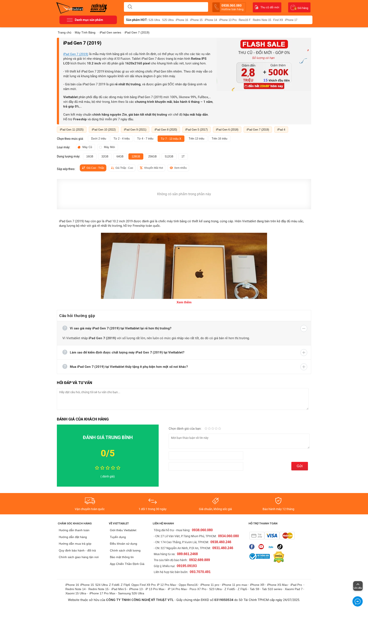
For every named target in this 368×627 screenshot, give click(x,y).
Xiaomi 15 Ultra (75, 593)
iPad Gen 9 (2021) (135, 129)
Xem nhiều (180, 167)
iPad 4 (281, 129)
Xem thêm (184, 302)
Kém (205, 429)
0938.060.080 (232, 7)
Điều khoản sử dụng (123, 543)
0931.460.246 (222, 548)
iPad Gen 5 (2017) (196, 129)
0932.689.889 (199, 560)
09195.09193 (187, 566)
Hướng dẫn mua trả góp (75, 543)
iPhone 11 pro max (234, 584)
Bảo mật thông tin (122, 557)
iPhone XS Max (277, 584)
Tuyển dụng (118, 537)
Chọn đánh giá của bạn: (185, 429)
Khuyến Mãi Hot (153, 167)
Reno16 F (245, 20)
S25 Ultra (168, 20)
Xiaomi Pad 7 (294, 589)
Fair (209, 429)
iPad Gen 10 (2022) (104, 129)
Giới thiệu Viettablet (123, 530)
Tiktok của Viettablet (281, 546)
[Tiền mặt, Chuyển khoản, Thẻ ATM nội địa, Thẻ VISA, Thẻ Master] (272, 535)
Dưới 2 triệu (98, 138)
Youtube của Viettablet (262, 546)
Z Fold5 (229, 589)
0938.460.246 (220, 542)
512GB (169, 156)
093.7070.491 (200, 572)
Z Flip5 (242, 589)
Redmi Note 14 (75, 589)
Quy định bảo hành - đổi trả (77, 550)
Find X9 (278, 20)
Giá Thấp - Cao (124, 167)
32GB (104, 156)
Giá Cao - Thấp (95, 167)
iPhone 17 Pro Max (102, 593)
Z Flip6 (125, 584)
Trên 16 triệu (219, 138)
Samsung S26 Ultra (131, 593)
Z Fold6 (114, 584)
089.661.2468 (187, 554)
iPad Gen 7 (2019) (75, 54)
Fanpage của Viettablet (253, 546)
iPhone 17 (291, 20)
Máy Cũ (87, 147)
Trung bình (212, 429)
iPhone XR (257, 584)
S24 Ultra (101, 584)
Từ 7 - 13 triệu (171, 138)
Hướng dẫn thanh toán (74, 530)
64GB (120, 156)
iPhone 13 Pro (228, 20)
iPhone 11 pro (209, 584)
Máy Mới (109, 147)
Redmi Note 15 (262, 20)
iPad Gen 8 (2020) (166, 129)
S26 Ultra (154, 20)
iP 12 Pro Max (166, 584)
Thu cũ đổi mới (269, 7)
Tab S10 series (272, 589)
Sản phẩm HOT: (137, 20)
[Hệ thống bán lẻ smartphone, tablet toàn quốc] (71, 7)
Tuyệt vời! (219, 429)
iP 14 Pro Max (177, 589)
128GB (136, 156)
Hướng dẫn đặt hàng (73, 537)
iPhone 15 (196, 20)
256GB (152, 156)
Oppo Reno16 (188, 584)
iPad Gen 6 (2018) (227, 129)
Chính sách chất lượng (125, 550)
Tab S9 (254, 589)
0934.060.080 (228, 536)
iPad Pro (296, 584)
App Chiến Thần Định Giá (127, 564)
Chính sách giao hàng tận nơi (79, 557)
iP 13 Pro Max (154, 589)
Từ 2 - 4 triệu (122, 138)
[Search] (130, 7)
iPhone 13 (136, 589)
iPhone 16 (182, 20)
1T (183, 156)
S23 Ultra (215, 589)
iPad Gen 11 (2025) (71, 129)
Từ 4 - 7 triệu (145, 138)
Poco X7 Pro (198, 589)
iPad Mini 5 (118, 589)
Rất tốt (216, 429)
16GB (89, 156)
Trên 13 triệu (196, 138)
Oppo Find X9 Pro (143, 584)
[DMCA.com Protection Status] (278, 557)
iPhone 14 (211, 20)
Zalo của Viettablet (271, 546)
